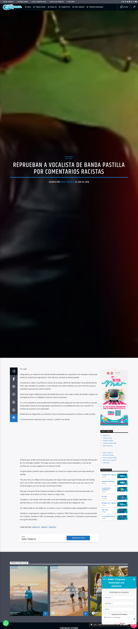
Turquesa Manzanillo (96, 7)
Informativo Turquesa (109, 478)
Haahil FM (53, 7)
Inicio (29, 7)
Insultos (36, 530)
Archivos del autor (78, 540)
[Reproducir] (92, 625)
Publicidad (71, 2)
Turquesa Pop (65, 7)
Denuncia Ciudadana (108, 484)
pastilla (52, 530)
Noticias (69, 160)
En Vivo (125, 7)
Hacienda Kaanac (23, 2)
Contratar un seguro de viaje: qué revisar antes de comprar (68, 593)
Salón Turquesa (8, 2)
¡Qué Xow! (105, 512)
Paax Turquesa (80, 7)
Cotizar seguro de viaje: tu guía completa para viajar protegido (28, 593)
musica (44, 530)
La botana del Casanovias (106, 492)
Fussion (104, 499)
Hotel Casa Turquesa (57, 2)
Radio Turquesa (68, 183)
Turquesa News (40, 7)
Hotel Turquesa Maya (39, 2)
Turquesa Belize (108, 443)
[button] (6, 623)
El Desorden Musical (108, 519)
